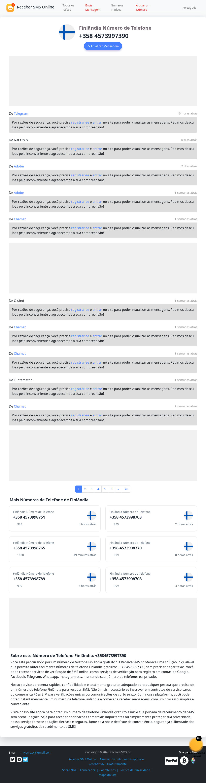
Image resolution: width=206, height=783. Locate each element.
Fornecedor (87, 770)
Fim (126, 489)
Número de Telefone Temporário (122, 759)
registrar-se (80, 122)
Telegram (21, 113)
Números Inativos (117, 7)
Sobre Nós (69, 770)
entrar (97, 122)
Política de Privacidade (135, 770)
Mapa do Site (107, 775)
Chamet (20, 219)
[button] (188, 7)
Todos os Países (68, 7)
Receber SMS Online (82, 759)
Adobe (19, 166)
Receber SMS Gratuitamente (108, 764)
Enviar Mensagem (92, 7)
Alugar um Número (143, 7)
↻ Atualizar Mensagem (103, 46)
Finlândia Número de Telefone (115, 27)
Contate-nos (107, 770)
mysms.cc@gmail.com (36, 752)
